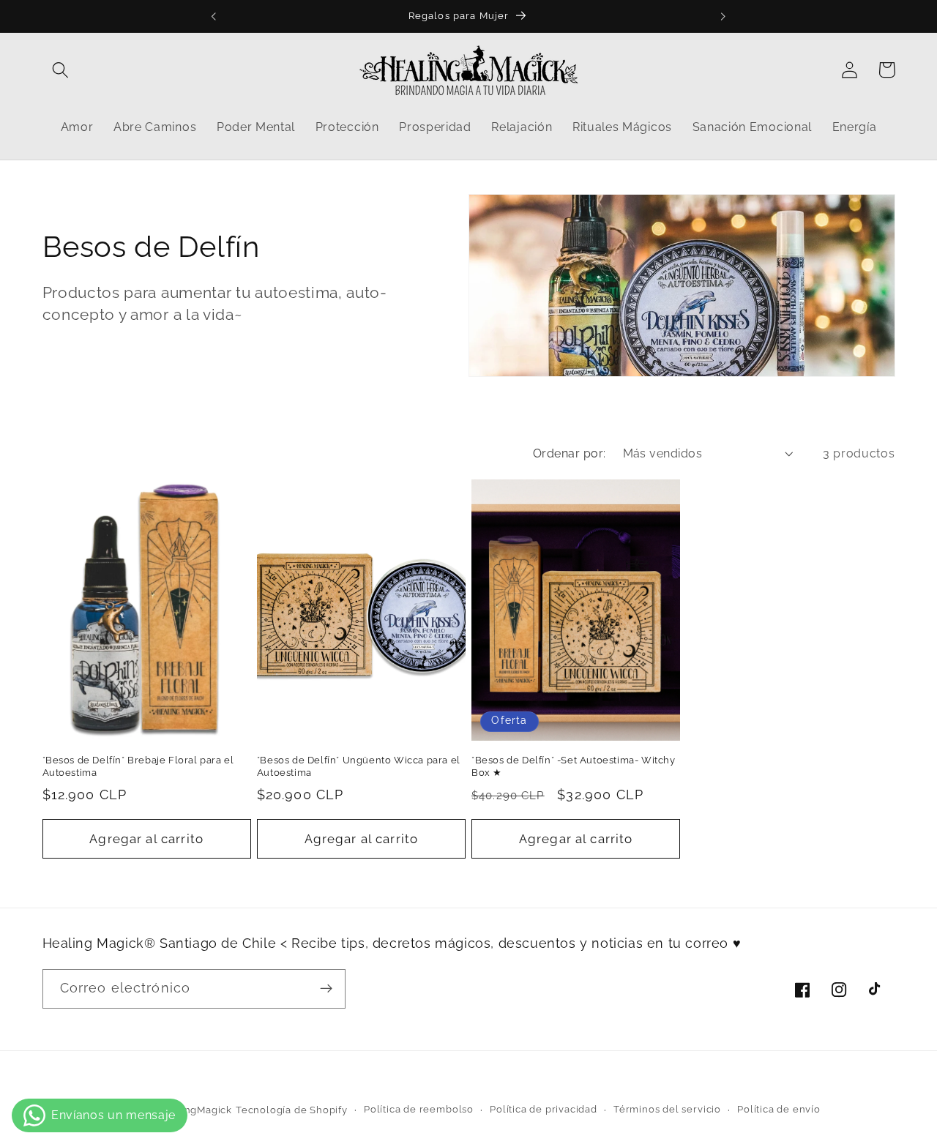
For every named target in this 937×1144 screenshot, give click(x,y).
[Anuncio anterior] (214, 16)
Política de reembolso (419, 1109)
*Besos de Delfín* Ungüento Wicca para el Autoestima (358, 766)
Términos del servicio (667, 1109)
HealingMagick (195, 1109)
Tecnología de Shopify (292, 1109)
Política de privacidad (543, 1109)
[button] (61, 70)
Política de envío (779, 1109)
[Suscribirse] (326, 989)
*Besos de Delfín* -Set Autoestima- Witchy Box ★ (573, 766)
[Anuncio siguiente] (723, 16)
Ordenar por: (569, 453)
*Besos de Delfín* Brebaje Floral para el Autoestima (138, 766)
